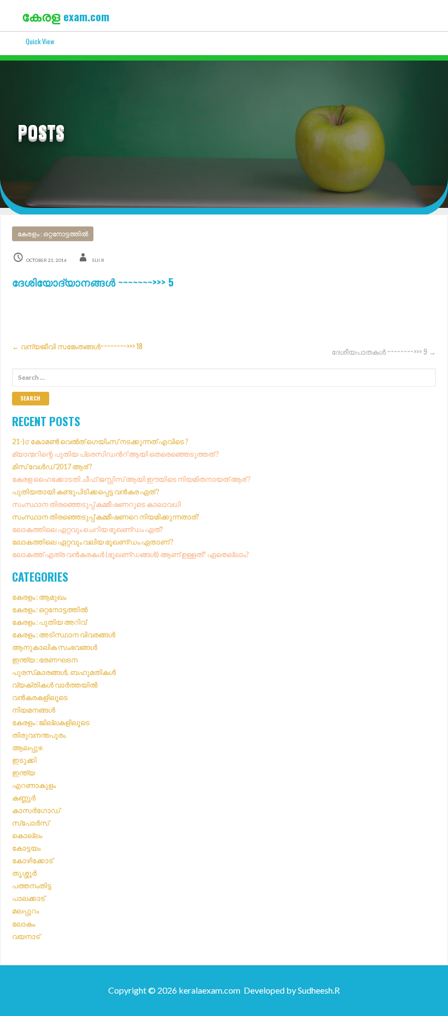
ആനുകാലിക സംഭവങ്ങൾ (54, 647)
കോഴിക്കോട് (32, 860)
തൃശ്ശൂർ (24, 873)
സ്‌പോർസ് (30, 822)
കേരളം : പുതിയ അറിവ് (49, 622)
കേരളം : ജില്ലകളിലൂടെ (51, 722)
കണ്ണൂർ (24, 797)
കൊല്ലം (27, 835)
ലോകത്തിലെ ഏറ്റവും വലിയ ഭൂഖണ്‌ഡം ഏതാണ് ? (93, 541)
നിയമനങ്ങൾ (33, 710)
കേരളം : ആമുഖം (39, 597)
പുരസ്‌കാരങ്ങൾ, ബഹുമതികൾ (64, 672)
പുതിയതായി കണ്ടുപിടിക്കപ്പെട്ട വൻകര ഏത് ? (86, 491)
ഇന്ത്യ (23, 772)
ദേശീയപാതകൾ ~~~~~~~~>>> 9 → (384, 351)
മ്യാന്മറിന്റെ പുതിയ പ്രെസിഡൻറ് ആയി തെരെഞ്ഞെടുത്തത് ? (115, 454)
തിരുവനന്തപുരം (39, 735)
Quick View (40, 41)
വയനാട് (26, 936)
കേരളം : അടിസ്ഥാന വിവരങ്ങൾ (63, 634)
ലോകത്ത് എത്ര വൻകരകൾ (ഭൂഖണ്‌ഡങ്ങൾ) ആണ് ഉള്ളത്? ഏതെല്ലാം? (130, 554)
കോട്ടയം (26, 848)
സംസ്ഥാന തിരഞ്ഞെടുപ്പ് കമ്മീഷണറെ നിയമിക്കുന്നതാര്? (105, 516)
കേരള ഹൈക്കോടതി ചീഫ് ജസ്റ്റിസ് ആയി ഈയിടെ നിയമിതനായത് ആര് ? (131, 479)
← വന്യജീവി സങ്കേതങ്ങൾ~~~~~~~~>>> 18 (77, 346)
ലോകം (23, 923)
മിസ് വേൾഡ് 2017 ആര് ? (52, 466)
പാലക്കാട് (28, 898)
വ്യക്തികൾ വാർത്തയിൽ (54, 684)
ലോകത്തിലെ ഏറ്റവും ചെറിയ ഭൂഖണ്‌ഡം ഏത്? (87, 529)
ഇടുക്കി (24, 760)
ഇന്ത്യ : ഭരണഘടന (45, 659)
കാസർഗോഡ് (36, 810)
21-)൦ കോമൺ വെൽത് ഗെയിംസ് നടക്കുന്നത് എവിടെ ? (100, 441)
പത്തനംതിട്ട (31, 885)
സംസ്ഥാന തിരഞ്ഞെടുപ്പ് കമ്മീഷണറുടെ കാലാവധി (96, 504)
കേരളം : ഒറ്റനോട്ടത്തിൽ (52, 234)
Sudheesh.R (319, 990)
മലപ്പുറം (25, 910)
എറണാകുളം (34, 785)
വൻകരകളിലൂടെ (40, 697)
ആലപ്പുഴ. (28, 747)
